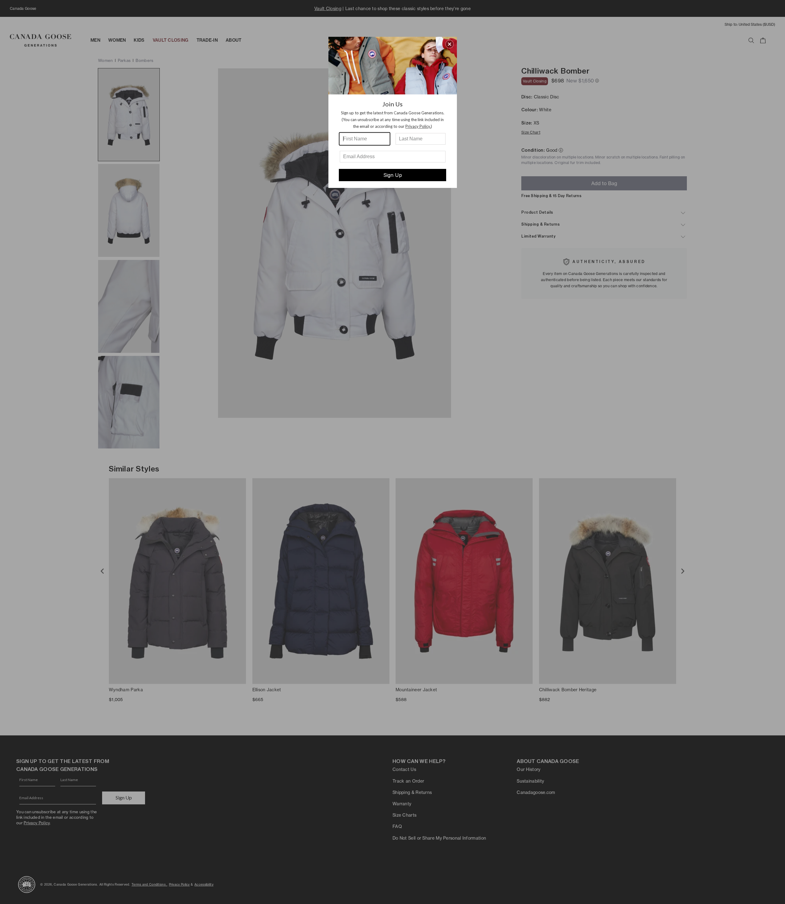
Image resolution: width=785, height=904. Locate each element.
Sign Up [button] (392, 175)
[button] (449, 44)
